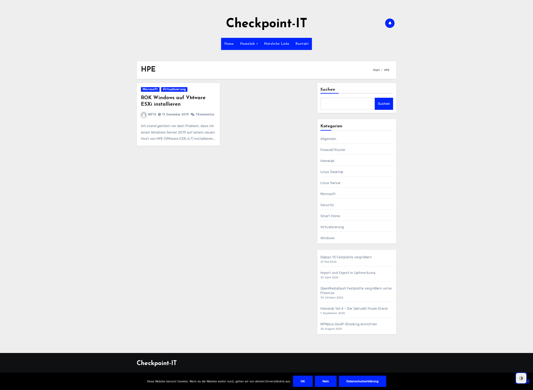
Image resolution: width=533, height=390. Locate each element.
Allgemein (328, 139)
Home (229, 44)
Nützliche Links (276, 44)
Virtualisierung (174, 89)
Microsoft (150, 89)
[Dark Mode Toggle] (521, 378)
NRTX (152, 114)
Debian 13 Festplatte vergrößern (346, 257)
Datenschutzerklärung (362, 381)
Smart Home (330, 216)
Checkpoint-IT (266, 24)
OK (303, 381)
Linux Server (330, 183)
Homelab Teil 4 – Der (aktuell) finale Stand (354, 309)
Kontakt (302, 44)
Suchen (327, 90)
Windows (327, 238)
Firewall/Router (333, 150)
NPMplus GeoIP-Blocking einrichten (348, 324)
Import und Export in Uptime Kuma (347, 273)
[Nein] (528, 381)
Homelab (248, 44)
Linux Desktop (331, 172)
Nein (326, 381)
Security (327, 205)
